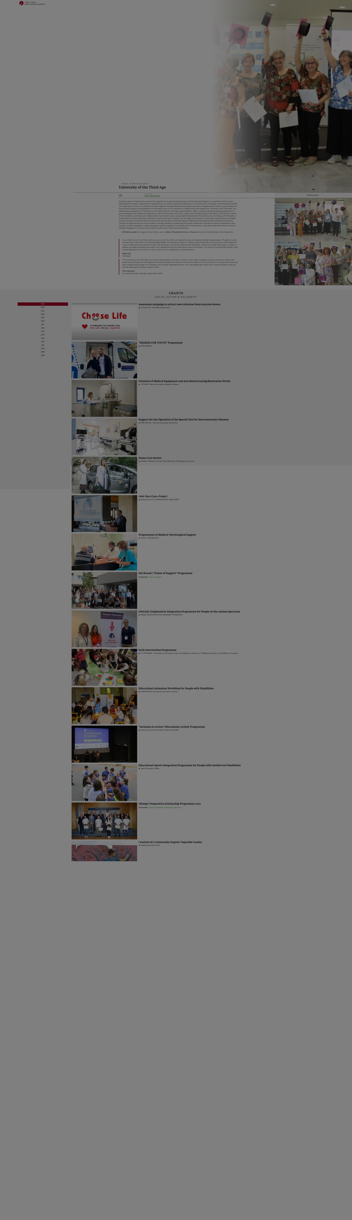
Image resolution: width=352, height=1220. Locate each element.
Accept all (222, 1217)
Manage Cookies (210, 1217)
